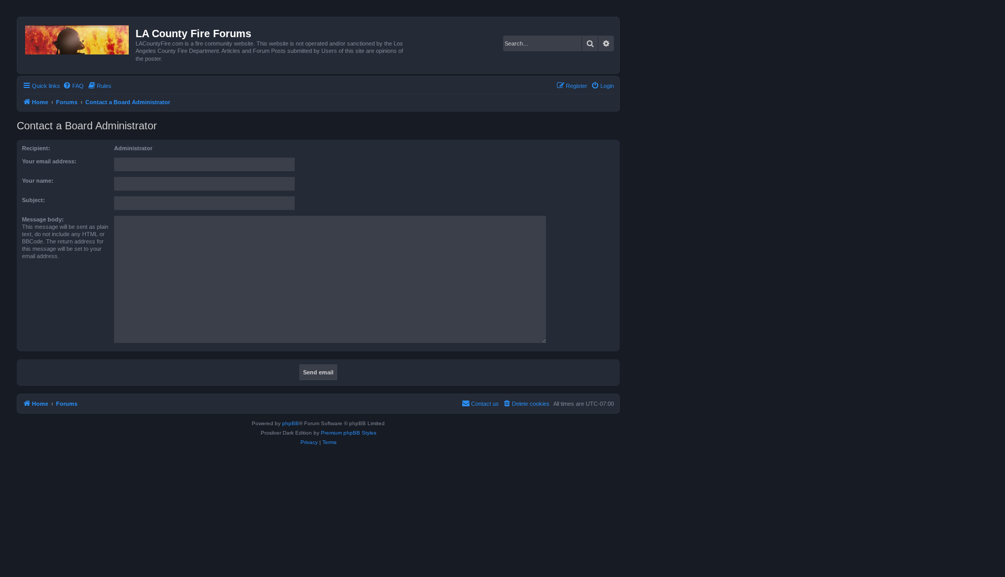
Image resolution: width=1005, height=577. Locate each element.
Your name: (37, 180)
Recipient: (36, 148)
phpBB (290, 423)
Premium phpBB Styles (348, 433)
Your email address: (49, 161)
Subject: (33, 200)
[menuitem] (73, 86)
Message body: (43, 219)
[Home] (78, 38)
